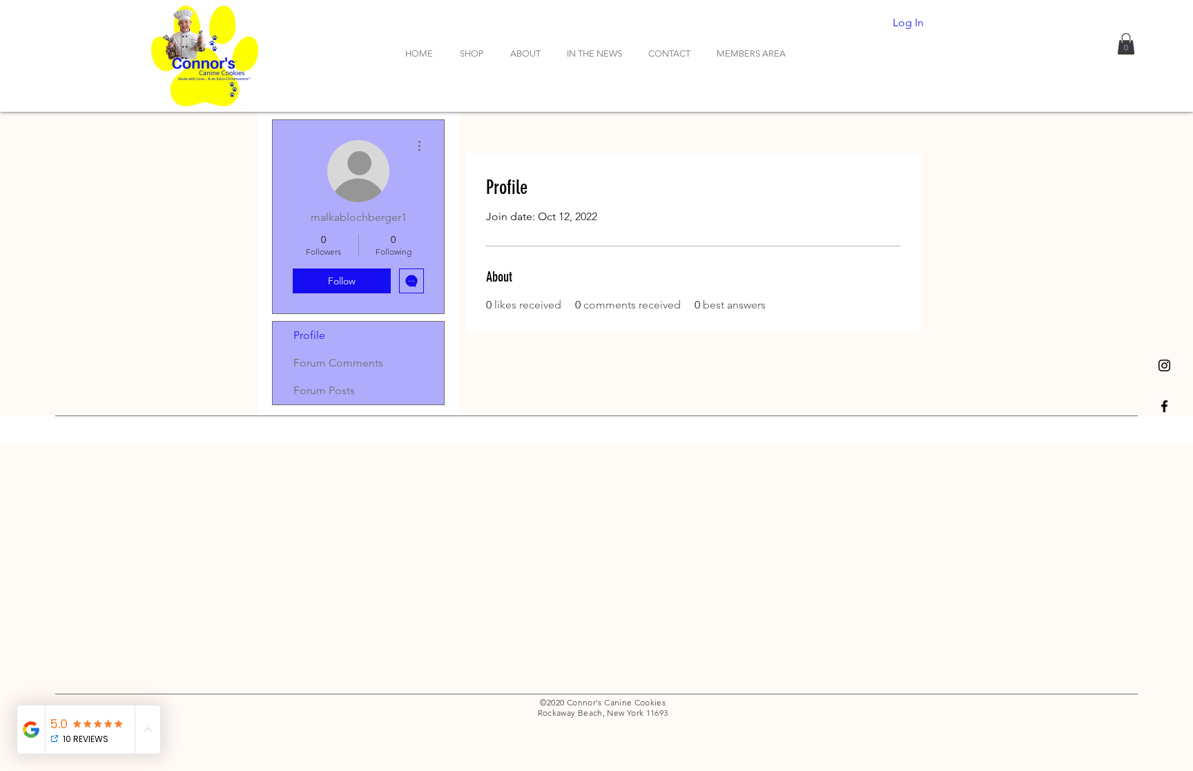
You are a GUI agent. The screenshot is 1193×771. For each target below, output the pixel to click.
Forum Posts (324, 390)
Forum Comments (338, 362)
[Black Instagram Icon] (1164, 365)
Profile (309, 335)
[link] (1126, 44)
